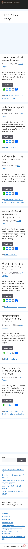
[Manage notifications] (24, 545)
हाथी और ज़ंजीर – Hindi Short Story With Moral (12, 159)
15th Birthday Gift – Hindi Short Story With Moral (12, 371)
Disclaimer (6, 520)
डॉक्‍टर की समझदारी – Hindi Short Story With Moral (11, 318)
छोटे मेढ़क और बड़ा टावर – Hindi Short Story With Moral (13, 266)
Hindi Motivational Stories (13, 95)
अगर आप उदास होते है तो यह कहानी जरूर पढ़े (12, 59)
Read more (8, 85)
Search (4, 457)
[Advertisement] (14, 39)
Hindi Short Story (8, 98)
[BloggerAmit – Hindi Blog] (10, 2)
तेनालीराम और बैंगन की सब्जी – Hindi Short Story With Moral (11, 214)
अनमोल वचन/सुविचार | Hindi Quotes (13, 526)
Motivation (20, 202)
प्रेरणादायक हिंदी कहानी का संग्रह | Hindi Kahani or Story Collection (12, 531)
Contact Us (6, 516)
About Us (5, 513)
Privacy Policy (7, 523)
